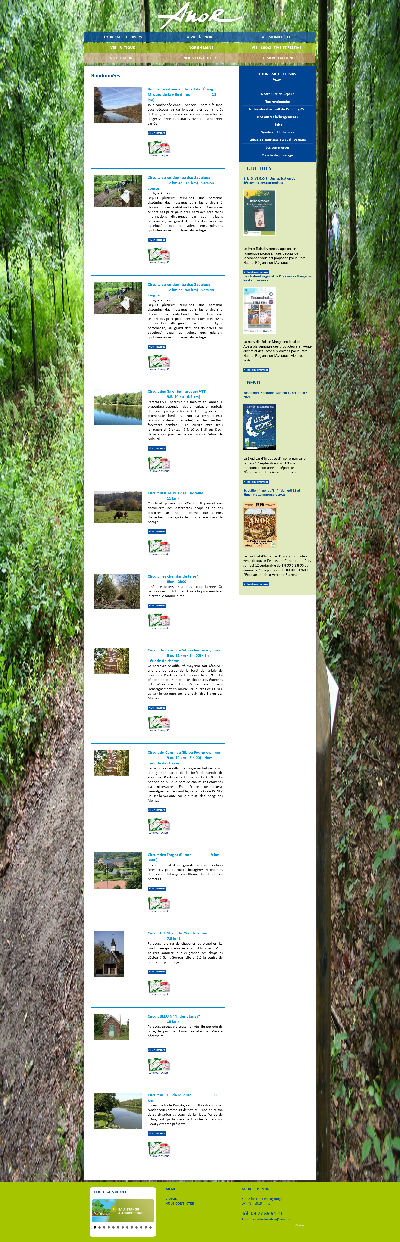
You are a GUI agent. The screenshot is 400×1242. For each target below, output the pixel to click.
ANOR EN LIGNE (199, 48)
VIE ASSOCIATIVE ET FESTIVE (276, 48)
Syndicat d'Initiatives (277, 132)
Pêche (277, 125)
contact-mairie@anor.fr (271, 1219)
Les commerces (277, 147)
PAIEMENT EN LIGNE (276, 58)
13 (150, 1227)
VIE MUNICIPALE (276, 37)
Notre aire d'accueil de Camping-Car (277, 109)
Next (148, 1210)
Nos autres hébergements (277, 117)
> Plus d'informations (256, 272)
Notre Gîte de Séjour (277, 94)
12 (146, 1227)
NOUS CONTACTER (199, 58)
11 (141, 1227)
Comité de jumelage (277, 155)
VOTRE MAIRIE (123, 58)
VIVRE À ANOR (199, 37)
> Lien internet (156, 133)
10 (136, 1227)
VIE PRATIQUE (122, 48)
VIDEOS (171, 1199)
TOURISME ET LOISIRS (122, 37)
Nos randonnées (277, 102)
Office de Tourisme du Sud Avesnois (278, 140)
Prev (97, 1210)
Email (246, 1219)
